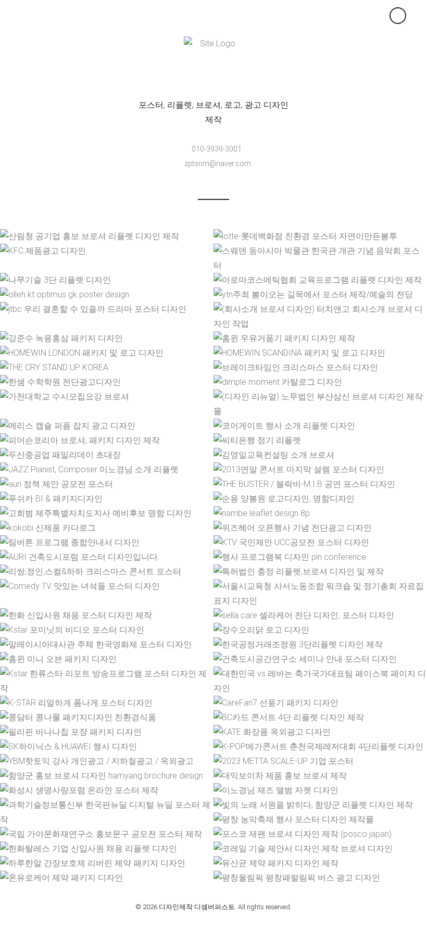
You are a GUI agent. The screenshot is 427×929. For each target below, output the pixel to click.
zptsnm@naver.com (217, 163)
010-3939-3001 (217, 149)
